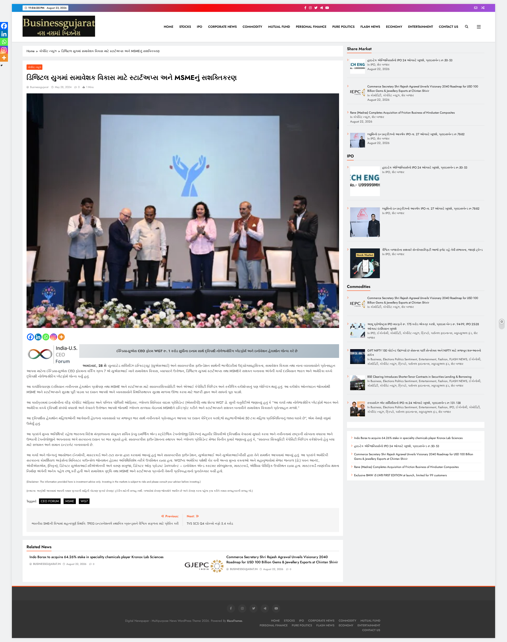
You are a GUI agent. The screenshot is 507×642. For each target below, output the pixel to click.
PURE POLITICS (343, 26)
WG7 (84, 501)
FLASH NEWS (370, 26)
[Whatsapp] (45, 336)
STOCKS (185, 26)
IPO (199, 26)
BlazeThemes (234, 621)
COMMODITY (252, 26)
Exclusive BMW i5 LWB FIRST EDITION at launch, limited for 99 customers (400, 475)
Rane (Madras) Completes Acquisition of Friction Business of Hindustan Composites (406, 467)
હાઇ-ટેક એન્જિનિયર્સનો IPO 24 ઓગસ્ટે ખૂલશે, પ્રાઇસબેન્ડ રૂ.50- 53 (396, 446)
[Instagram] (53, 336)
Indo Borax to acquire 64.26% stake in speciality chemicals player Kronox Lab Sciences (96, 557)
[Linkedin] (38, 336)
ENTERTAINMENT (420, 26)
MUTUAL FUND (279, 26)
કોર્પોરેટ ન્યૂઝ (34, 67)
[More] (61, 336)
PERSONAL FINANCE (311, 26)
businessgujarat (39, 87)
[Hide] (1, 65)
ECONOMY (394, 26)
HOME (168, 26)
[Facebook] (30, 336)
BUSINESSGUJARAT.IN (47, 564)
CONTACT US (448, 26)
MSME (69, 501)
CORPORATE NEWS (222, 26)
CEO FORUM (50, 501)
